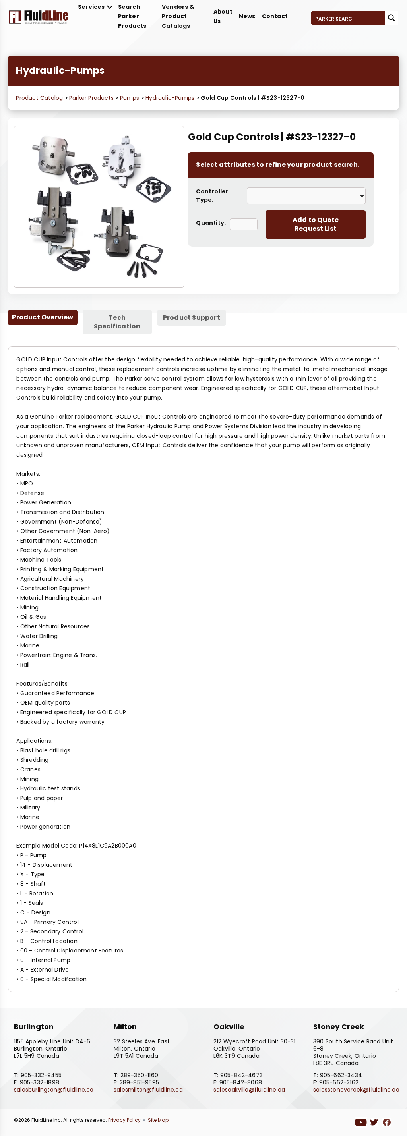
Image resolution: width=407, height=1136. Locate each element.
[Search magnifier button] (391, 18)
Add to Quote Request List (316, 224)
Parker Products (92, 98)
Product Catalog (39, 98)
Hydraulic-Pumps (170, 98)
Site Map (158, 1120)
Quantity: (211, 223)
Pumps (130, 98)
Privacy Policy (124, 1120)
